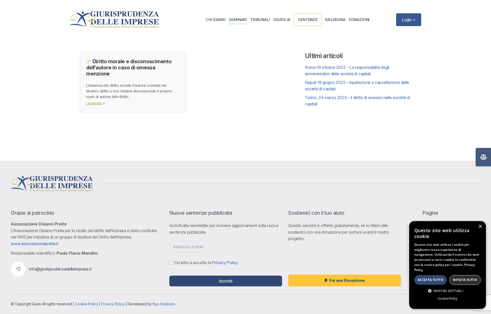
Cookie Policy (86, 304)
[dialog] (447, 265)
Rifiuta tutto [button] (465, 280)
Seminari (238, 19)
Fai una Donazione (347, 280)
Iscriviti (225, 281)
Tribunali (260, 19)
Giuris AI (282, 19)
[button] (447, 290)
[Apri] (483, 157)
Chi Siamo (216, 19)
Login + (409, 19)
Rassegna (335, 19)
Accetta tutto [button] (430, 280)
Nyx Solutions (164, 304)
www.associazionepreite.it (34, 243)
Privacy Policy (225, 262)
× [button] (480, 227)
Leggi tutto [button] (94, 103)
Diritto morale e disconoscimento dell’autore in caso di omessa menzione (129, 67)
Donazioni (359, 19)
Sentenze (308, 19)
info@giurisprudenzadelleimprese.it (60, 269)
